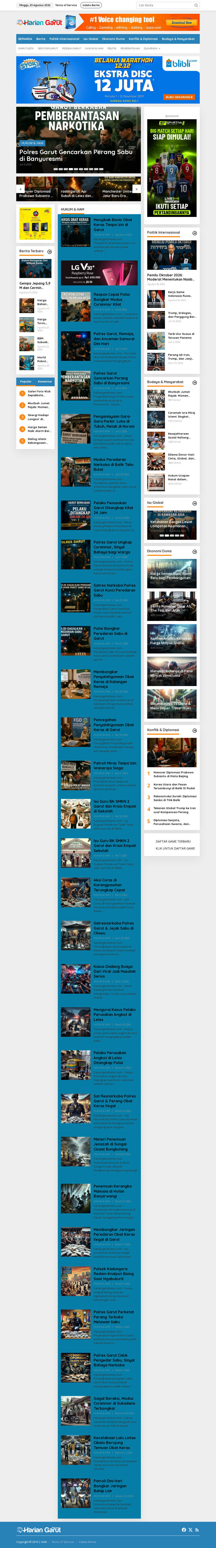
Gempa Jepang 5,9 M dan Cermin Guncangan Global (34, 285)
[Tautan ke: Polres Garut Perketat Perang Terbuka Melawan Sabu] (75, 1324)
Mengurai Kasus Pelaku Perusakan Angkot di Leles (115, 1014)
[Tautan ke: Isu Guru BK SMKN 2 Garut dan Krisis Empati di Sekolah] (75, 813)
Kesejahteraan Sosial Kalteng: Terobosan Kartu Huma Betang (180, 435)
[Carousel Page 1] (56, 169)
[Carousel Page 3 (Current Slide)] (172, 535)
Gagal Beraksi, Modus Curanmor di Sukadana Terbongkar (114, 1403)
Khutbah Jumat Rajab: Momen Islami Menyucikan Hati (39, 405)
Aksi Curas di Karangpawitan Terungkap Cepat (109, 885)
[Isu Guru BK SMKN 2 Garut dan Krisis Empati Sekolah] (123, 868)
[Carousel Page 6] (81, 169)
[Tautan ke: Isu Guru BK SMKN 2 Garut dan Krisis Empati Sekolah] (75, 853)
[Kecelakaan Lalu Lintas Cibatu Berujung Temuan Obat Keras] (106, 1469)
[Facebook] (184, 1530)
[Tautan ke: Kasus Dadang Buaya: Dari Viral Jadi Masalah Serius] (75, 978)
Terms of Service (63, 1542)
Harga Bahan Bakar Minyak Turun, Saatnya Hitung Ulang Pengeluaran (43, 302)
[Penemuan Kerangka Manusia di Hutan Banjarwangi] (134, 1217)
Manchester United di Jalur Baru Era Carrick (120, 193)
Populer (25, 381)
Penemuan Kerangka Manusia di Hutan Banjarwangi (113, 1191)
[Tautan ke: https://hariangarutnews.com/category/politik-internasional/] (194, 233)
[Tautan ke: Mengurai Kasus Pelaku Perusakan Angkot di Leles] (75, 1022)
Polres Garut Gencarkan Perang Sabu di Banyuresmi (76, 155)
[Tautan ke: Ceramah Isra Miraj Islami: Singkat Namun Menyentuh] (156, 419)
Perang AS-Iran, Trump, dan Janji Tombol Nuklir (180, 356)
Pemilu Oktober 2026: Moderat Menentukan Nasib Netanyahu (169, 277)
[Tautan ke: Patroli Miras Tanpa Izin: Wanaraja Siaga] (75, 775)
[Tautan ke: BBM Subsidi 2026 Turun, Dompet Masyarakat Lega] (26, 343)
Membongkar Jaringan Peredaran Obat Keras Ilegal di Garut (114, 1234)
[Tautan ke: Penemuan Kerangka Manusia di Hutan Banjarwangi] (75, 1198)
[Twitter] (190, 1530)
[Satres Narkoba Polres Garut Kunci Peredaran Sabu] (123, 616)
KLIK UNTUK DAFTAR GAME (175, 848)
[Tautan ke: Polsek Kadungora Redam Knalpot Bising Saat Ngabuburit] (75, 1281)
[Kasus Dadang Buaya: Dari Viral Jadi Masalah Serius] (104, 997)
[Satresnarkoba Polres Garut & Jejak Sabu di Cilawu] (121, 954)
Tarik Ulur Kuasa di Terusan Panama (181, 335)
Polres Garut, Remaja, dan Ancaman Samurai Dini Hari (114, 338)
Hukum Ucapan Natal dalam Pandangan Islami (180, 477)
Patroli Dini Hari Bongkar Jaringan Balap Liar (110, 1485)
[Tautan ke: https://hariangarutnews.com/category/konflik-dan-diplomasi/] (194, 730)
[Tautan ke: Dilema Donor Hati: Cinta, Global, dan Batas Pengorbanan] (156, 461)
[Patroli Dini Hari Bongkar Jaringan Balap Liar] (108, 1512)
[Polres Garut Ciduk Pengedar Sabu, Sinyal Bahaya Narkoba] (131, 1386)
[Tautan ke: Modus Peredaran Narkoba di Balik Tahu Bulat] (75, 472)
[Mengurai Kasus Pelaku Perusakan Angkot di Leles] (102, 1041)
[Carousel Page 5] (76, 169)
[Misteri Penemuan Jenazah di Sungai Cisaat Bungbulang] (95, 1174)
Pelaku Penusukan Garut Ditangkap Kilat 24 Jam (113, 507)
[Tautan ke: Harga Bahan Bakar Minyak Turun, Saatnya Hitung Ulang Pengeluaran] (26, 305)
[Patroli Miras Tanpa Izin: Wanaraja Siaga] (118, 789)
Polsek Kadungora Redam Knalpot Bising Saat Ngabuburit (114, 1273)
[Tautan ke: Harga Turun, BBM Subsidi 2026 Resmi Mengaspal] (26, 324)
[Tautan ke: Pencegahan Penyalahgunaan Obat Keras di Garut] (75, 732)
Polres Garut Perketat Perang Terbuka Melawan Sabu (114, 1317)
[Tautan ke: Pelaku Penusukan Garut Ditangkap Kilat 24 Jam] (75, 515)
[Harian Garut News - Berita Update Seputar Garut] (39, 22)
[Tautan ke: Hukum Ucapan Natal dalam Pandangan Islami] (156, 482)
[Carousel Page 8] (91, 169)
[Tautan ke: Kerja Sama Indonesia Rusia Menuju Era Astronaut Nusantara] (156, 298)
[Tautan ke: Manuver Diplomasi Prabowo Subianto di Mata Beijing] (172, 752)
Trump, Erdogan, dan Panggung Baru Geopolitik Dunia (182, 315)
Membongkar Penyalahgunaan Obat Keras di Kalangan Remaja (114, 679)
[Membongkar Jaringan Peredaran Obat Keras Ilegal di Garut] (132, 1257)
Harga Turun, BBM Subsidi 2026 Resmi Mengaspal (43, 321)
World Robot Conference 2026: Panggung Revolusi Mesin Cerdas (43, 359)
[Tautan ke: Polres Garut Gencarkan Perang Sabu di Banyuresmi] (75, 385)
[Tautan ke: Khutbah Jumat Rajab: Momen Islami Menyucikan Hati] (156, 398)
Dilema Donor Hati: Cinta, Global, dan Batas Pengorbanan (182, 456)
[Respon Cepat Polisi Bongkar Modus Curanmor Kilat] (121, 321)
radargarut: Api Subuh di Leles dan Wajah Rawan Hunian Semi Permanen (78, 193)
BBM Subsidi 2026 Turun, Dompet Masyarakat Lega (44, 340)
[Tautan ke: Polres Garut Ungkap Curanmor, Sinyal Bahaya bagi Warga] (75, 554)
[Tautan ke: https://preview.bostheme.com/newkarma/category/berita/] (49, 251)
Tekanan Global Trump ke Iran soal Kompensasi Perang (175, 810)
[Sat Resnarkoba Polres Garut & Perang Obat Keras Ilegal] (125, 1127)
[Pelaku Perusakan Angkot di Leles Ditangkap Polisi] (116, 1084)
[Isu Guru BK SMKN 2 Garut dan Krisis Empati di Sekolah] (123, 828)
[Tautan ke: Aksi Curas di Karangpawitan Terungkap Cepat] (75, 892)
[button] (196, 5)
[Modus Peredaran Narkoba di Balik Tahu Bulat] (117, 490)
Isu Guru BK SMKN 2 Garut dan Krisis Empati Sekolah (115, 845)
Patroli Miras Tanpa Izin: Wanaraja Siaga (115, 765)
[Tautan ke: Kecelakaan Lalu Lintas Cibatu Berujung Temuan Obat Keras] (75, 1450)
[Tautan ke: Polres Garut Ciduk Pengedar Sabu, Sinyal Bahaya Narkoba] (75, 1367)
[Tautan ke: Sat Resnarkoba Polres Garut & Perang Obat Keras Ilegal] (75, 1108)
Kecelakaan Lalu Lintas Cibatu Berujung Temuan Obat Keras (115, 1442)
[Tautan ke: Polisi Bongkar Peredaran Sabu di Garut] (75, 640)
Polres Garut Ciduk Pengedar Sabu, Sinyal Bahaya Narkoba (114, 1360)
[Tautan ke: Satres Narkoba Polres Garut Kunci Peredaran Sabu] (75, 597)
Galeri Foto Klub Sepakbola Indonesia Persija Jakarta (39, 393)
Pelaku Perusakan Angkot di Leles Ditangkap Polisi (110, 1057)
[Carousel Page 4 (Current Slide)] (71, 169)
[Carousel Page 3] (66, 169)
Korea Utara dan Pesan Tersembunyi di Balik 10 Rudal (174, 786)
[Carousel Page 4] (177, 535)
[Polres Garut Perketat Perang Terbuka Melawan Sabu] (116, 1343)
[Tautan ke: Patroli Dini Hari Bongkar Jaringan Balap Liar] (75, 1493)
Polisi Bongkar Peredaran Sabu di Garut (110, 633)
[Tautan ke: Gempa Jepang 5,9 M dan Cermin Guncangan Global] (35, 268)
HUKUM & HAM (32, 143)
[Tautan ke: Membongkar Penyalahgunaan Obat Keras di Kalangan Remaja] (75, 684)
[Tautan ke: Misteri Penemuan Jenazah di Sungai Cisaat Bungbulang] (75, 1151)
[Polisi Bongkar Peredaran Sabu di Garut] (104, 659)
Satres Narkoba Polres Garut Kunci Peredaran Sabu (115, 590)
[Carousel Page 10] (101, 169)
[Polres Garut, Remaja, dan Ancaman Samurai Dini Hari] (132, 361)
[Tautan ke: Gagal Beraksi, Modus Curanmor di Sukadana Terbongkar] (75, 1410)
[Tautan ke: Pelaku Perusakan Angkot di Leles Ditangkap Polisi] (75, 1065)
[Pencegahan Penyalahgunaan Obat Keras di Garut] (119, 751)
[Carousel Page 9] (96, 169)
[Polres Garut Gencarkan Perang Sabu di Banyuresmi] (121, 404)
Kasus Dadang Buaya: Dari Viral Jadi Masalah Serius (115, 971)
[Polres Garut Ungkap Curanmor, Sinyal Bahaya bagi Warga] (117, 573)
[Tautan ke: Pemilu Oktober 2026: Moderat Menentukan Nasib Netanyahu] (172, 255)
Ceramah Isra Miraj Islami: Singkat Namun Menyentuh (181, 414)
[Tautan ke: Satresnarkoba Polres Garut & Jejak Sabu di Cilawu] (75, 935)
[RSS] (197, 1530)
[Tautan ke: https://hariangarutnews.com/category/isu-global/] (194, 503)
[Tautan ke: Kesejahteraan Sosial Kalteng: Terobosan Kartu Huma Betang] (156, 440)
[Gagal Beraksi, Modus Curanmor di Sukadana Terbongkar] (129, 1425)
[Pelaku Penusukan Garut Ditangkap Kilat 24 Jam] (135, 530)
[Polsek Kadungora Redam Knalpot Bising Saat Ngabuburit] (118, 1300)
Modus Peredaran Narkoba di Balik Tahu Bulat (114, 464)
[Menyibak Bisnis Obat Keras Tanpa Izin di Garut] (105, 251)
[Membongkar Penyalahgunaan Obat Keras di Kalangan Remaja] (116, 708)
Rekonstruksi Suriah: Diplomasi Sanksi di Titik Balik (175, 798)
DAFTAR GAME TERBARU (173, 841)
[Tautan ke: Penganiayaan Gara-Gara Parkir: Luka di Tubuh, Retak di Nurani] (75, 428)
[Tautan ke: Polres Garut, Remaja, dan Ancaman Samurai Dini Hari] (75, 346)
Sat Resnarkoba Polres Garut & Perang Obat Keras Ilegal (115, 1101)
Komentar (45, 381)
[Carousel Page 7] (86, 169)
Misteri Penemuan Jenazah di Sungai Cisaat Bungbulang (111, 1144)
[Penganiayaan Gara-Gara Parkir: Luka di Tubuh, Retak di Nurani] (108, 447)
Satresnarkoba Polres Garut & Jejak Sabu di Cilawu (114, 928)
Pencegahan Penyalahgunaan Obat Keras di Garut (114, 724)
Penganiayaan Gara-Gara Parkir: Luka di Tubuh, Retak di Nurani (114, 421)
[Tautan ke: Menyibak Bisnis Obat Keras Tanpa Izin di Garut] (75, 232)
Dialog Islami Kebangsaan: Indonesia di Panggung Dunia (39, 441)
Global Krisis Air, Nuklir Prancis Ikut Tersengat (168, 524)
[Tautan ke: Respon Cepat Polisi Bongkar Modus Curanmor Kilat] (75, 306)
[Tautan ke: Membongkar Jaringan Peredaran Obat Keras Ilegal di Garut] (75, 1242)
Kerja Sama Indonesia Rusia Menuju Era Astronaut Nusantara (179, 294)
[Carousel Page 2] (61, 169)
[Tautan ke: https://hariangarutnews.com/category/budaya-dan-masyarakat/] (194, 382)
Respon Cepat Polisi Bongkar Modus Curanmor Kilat (112, 299)
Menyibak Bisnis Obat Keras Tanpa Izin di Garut (113, 224)
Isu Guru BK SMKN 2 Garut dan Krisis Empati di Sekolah (115, 806)
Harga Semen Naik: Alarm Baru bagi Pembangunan (39, 429)
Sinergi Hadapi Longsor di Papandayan (38, 417)
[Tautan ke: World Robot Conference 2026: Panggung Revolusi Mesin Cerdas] (26, 362)
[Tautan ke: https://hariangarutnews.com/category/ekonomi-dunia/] (194, 551)
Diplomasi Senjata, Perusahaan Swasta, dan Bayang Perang (171, 822)
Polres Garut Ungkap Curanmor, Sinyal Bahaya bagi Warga (113, 547)
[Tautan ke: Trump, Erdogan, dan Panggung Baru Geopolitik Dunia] (156, 319)
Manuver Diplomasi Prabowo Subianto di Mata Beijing (36, 193)
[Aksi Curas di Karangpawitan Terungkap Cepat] (103, 911)
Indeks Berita (87, 1542)
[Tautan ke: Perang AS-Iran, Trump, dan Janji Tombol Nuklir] (156, 361)
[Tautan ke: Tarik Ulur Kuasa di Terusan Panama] (156, 340)
